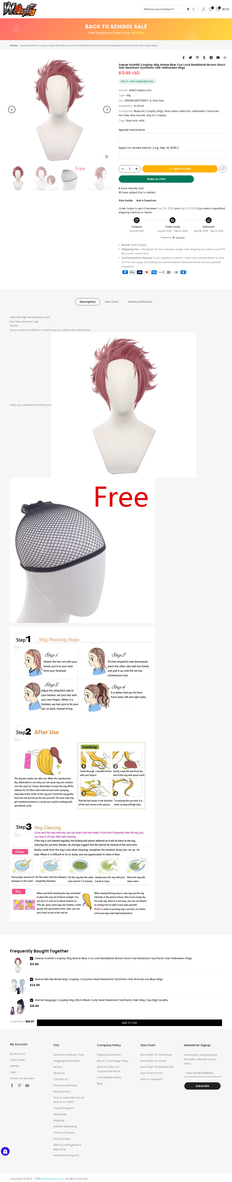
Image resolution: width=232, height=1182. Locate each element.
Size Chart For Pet (151, 1073)
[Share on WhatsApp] (225, 57)
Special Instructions (132, 130)
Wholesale (60, 1114)
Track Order (17, 1060)
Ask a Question (146, 200)
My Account (17, 1054)
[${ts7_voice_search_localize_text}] (188, 9)
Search (57, 1067)
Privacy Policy (62, 1139)
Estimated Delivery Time (68, 1055)
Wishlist (14, 1066)
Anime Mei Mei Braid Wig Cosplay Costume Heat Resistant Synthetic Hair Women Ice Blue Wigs (99, 979)
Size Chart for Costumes (156, 1055)
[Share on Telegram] (211, 57)
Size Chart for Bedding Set (156, 1067)
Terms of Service (64, 1132)
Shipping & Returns (109, 1055)
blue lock (131, 120)
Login (13, 1072)
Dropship (59, 1120)
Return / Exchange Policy (112, 1061)
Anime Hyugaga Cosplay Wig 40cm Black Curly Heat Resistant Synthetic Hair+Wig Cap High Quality (101, 1000)
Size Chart (112, 302)
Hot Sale (124, 115)
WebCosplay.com (140, 90)
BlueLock (139, 111)
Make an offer (160, 180)
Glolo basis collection (177, 111)
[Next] (107, 109)
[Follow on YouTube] (27, 1086)
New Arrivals (137, 115)
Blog (99, 1083)
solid (141, 120)
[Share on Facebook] (183, 57)
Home (13, 45)
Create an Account (22, 1078)
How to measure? (151, 1079)
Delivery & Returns (140, 302)
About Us (59, 1073)
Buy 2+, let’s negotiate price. (137, 81)
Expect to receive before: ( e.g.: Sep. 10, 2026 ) (149, 148)
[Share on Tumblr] (204, 57)
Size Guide (126, 200)
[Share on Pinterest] (197, 57)
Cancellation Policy (109, 1077)
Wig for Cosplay (156, 115)
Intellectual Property (66, 1155)
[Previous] (11, 109)
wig (128, 95)
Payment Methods (65, 1085)
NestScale (180, 237)
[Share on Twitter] (190, 57)
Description (88, 302)
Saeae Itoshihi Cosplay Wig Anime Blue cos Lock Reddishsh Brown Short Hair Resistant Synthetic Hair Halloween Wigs (113, 958)
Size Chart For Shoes (153, 1061)
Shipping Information (66, 1061)
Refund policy (62, 1091)
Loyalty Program (63, 1108)
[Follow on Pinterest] (20, 1086)
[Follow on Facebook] (12, 1086)
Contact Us (60, 1079)
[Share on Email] (218, 57)
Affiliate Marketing (64, 1126)
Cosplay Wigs (154, 111)
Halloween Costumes (205, 111)
